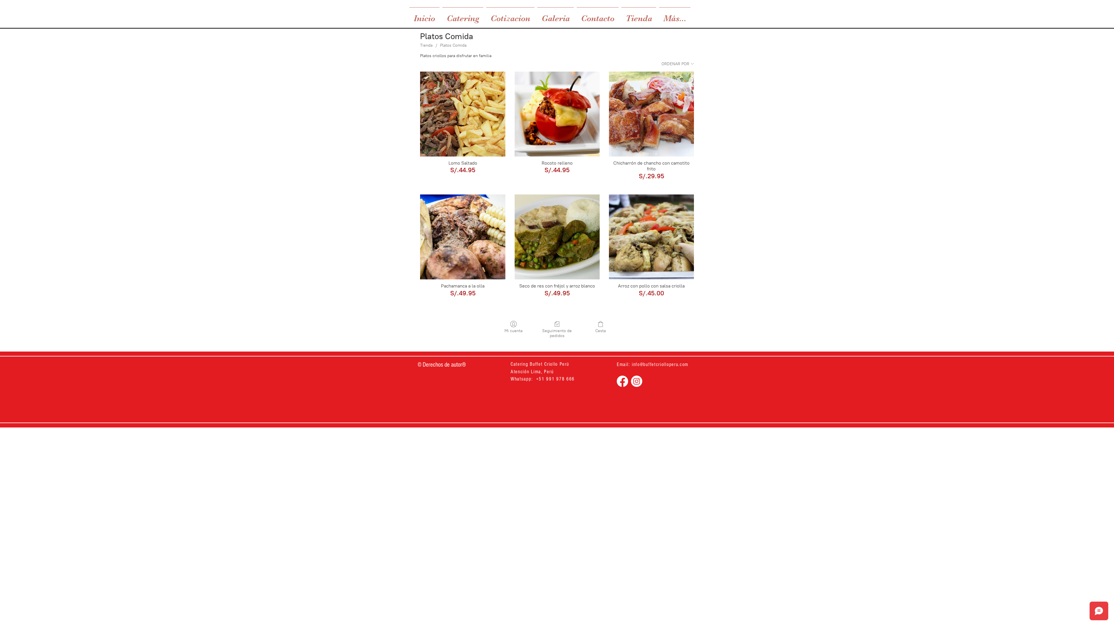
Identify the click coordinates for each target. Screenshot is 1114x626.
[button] (463, 16)
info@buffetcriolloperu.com (660, 364)
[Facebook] (622, 381)
